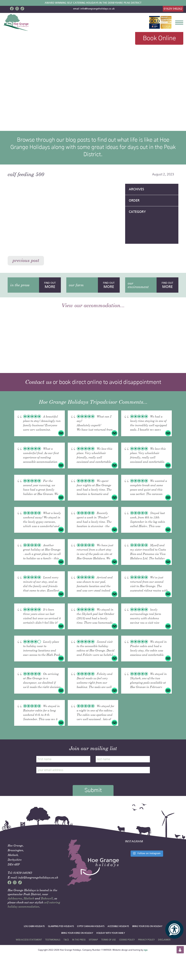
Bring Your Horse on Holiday (77, 933)
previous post (26, 260)
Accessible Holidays (118, 926)
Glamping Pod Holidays (61, 926)
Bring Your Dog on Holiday (147, 926)
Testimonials (52, 939)
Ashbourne (15, 898)
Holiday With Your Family (110, 933)
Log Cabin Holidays (34, 926)
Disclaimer (164, 939)
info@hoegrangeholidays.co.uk (97, 8)
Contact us (38, 382)
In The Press (79, 939)
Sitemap (93, 939)
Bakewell (47, 898)
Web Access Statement (29, 939)
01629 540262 (173, 8)
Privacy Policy (146, 939)
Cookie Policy (127, 939)
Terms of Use (108, 939)
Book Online (159, 38)
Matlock (28, 898)
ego (145, 950)
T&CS (66, 939)
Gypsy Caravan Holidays (90, 926)
